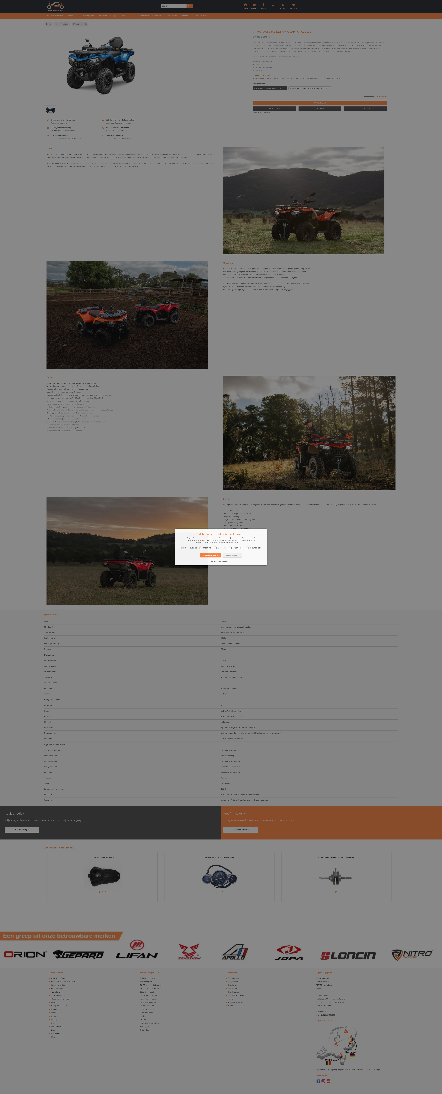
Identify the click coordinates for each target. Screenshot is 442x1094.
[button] (221, 561)
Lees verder (242, 542)
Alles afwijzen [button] (232, 555)
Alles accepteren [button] (211, 555)
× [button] (264, 531)
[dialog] (221, 547)
